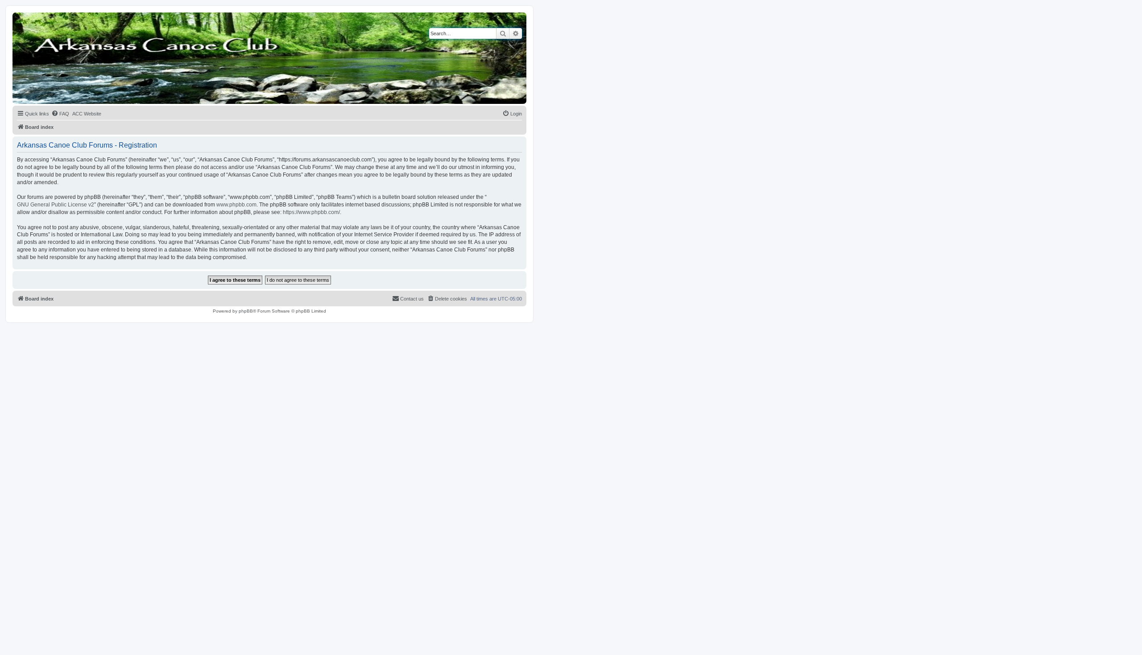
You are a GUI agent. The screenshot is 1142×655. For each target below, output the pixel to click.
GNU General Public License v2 (55, 205)
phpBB (246, 311)
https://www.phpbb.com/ (311, 212)
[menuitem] (60, 113)
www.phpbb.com (236, 205)
